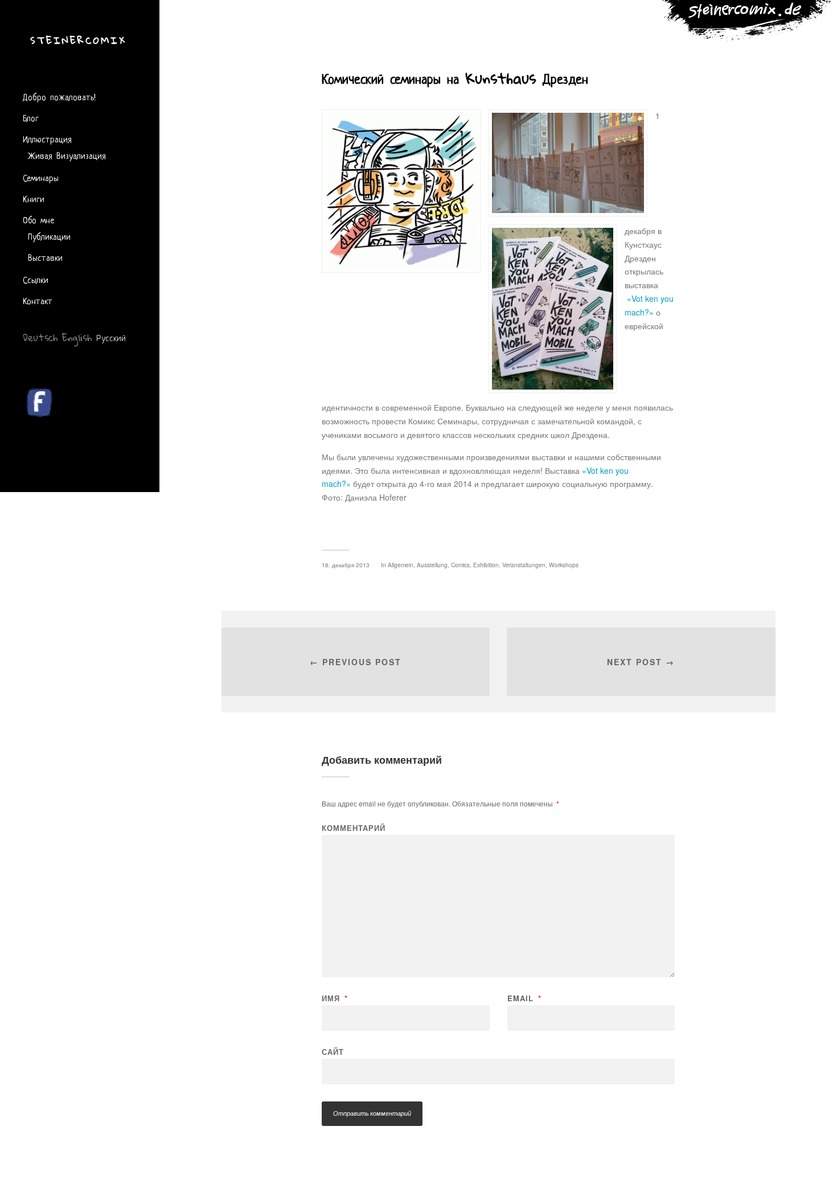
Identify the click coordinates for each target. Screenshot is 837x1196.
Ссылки (35, 279)
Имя (335, 998)
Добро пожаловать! (59, 96)
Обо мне (38, 219)
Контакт (37, 300)
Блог (31, 117)
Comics (460, 564)
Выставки (45, 257)
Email (524, 998)
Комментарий (353, 828)
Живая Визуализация (67, 155)
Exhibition (486, 564)
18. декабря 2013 (346, 564)
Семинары (41, 177)
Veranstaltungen (523, 564)
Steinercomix (78, 40)
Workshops (563, 564)
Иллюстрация (47, 139)
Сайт (333, 1050)
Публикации (49, 236)
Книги (33, 198)
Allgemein (400, 564)
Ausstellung (432, 564)
